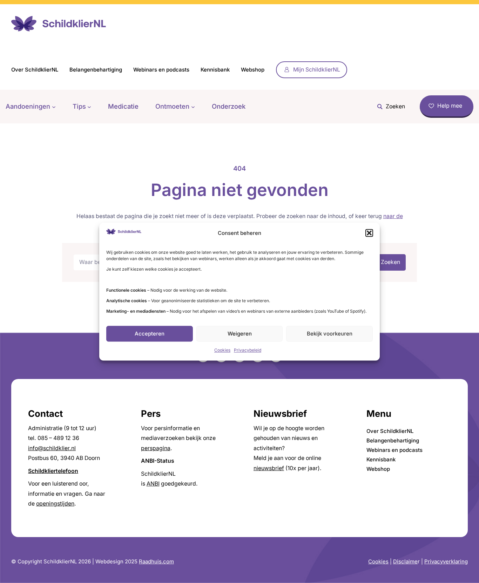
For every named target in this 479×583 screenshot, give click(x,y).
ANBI (153, 483)
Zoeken (390, 262)
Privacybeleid (247, 350)
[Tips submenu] (89, 106)
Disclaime (405, 561)
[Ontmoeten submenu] (193, 106)
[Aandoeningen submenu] (54, 106)
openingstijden (55, 503)
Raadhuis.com (156, 561)
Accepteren (149, 333)
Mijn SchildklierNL (316, 69)
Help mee (449, 105)
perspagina (155, 448)
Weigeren (240, 333)
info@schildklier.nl (52, 448)
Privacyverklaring (446, 561)
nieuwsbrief (269, 468)
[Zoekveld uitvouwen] (389, 107)
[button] (369, 233)
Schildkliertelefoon (53, 471)
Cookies (222, 350)
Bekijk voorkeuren (329, 333)
